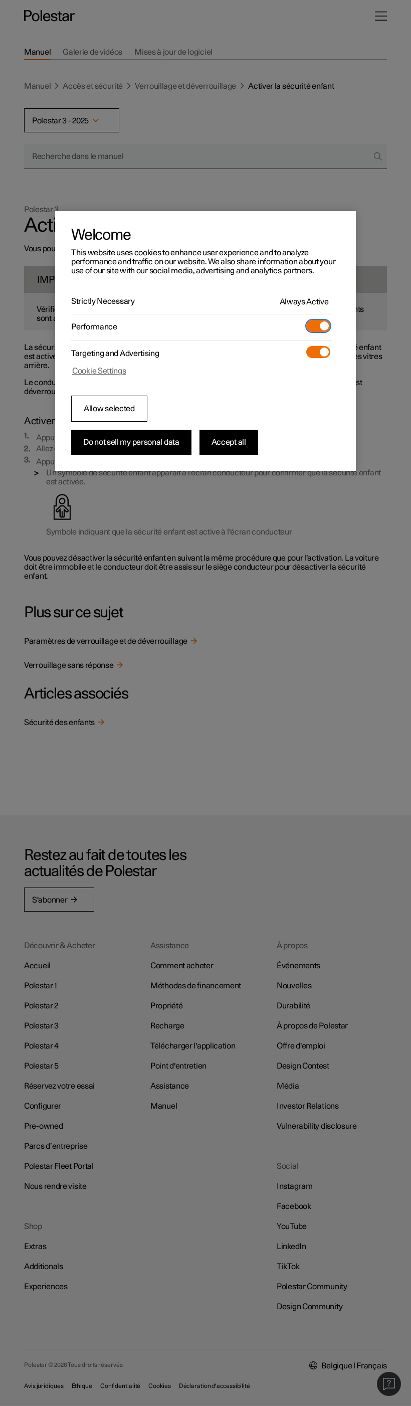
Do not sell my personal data (131, 442)
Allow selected (109, 409)
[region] (205, 341)
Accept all (229, 442)
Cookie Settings (99, 371)
